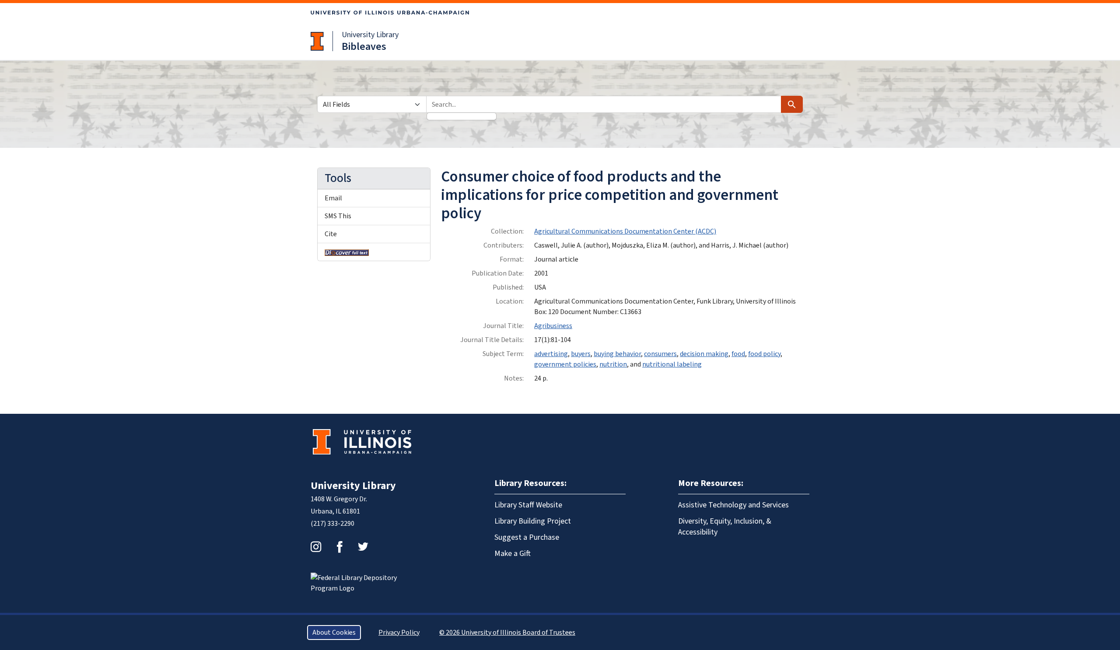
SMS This (338, 216)
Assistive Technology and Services (733, 505)
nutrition (613, 364)
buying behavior (617, 354)
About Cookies (334, 632)
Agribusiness (553, 326)
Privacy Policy (399, 632)
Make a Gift (512, 553)
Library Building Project (532, 521)
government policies (565, 364)
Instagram (315, 546)
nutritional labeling (672, 364)
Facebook (339, 546)
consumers (660, 354)
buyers (581, 354)
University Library (370, 34)
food (738, 354)
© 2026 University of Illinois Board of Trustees (507, 632)
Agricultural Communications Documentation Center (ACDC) (625, 231)
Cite (331, 234)
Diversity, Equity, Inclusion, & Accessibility (724, 527)
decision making (704, 354)
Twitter (363, 546)
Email (333, 198)
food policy (764, 354)
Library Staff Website (528, 505)
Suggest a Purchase (526, 537)
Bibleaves (364, 46)
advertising (551, 354)
